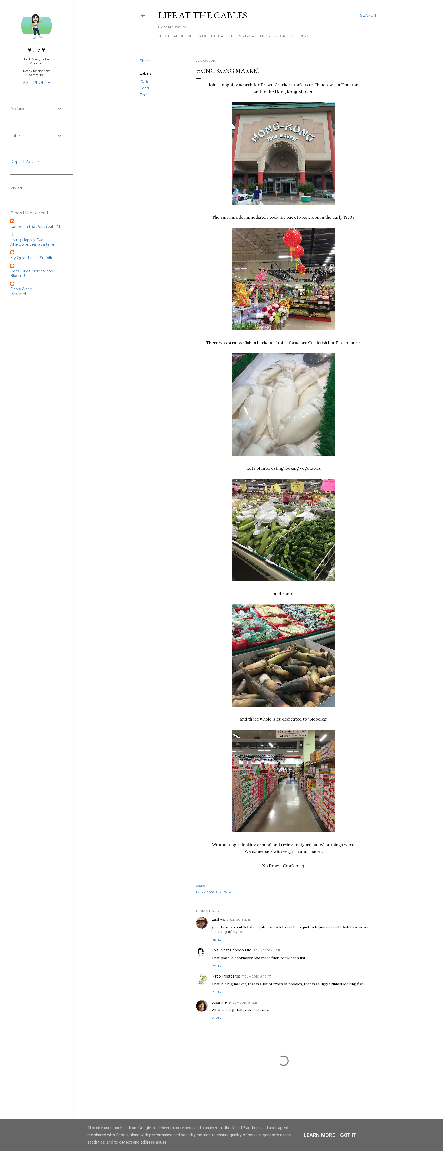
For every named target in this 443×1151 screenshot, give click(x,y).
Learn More (319, 1135)
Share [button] (145, 61)
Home (164, 36)
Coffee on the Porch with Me (36, 226)
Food (144, 88)
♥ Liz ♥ (36, 50)
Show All (19, 293)
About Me (183, 36)
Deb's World (21, 289)
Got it (348, 1135)
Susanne (219, 1002)
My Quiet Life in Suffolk (31, 257)
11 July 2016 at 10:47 (256, 976)
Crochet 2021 (232, 36)
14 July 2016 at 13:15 (243, 1002)
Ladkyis (218, 919)
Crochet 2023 (294, 36)
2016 (144, 81)
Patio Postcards (226, 976)
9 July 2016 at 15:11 (240, 919)
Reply (217, 939)
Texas (144, 95)
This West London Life (231, 950)
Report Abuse (24, 161)
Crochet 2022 (263, 36)
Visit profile (36, 82)
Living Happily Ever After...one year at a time (32, 242)
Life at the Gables (202, 15)
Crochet (206, 36)
